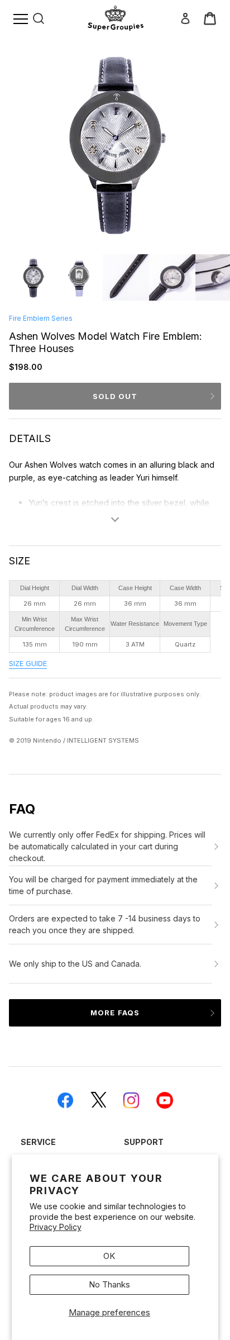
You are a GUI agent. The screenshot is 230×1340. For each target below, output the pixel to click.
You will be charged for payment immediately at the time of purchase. (103, 885)
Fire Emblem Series (41, 318)
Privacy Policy (56, 1227)
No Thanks (109, 1284)
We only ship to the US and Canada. (75, 963)
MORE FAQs (114, 1012)
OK (109, 1256)
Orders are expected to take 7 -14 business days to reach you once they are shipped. (104, 924)
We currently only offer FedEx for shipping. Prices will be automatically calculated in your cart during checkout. (107, 846)
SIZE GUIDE (28, 663)
